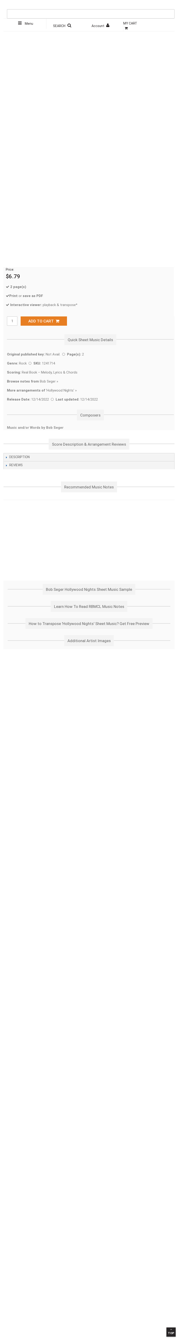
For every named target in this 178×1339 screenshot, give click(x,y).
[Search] (170, 4)
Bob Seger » (32, 381)
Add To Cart (42, 321)
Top (171, 1333)
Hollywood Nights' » (62, 390)
